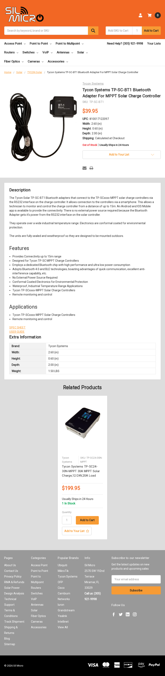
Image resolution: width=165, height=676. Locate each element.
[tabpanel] (82, 467)
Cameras (34, 61)
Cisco (61, 587)
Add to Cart (151, 30)
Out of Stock (105, 145)
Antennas (63, 52)
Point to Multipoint (68, 43)
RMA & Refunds (14, 582)
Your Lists (154, 43)
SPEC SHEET (17, 327)
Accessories (56, 61)
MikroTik (63, 570)
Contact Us (11, 570)
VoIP (45, 52)
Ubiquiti (62, 565)
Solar (80, 52)
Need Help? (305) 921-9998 (125, 43)
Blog (7, 638)
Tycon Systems (67, 576)
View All (63, 627)
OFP (60, 582)
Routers (9, 52)
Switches (29, 52)
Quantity (66, 512)
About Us (10, 565)
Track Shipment (14, 621)
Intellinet (63, 621)
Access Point (13, 43)
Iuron (61, 604)
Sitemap (9, 644)
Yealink (62, 616)
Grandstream (66, 610)
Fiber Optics (12, 61)
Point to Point (39, 43)
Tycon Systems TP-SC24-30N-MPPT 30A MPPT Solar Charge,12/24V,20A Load (81, 471)
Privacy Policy (13, 576)
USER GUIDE (17, 331)
